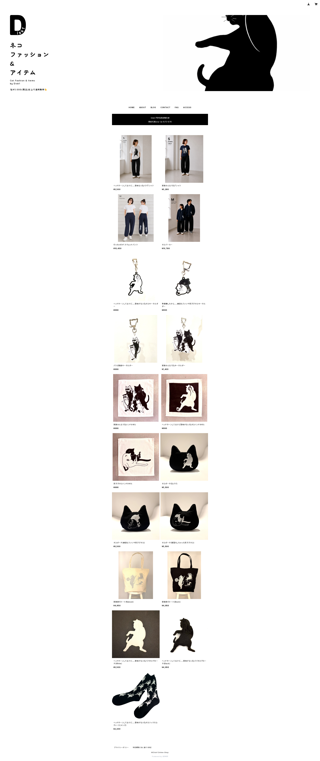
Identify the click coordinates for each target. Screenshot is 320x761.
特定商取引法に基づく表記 (142, 747)
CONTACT (165, 107)
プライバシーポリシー (121, 747)
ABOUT (142, 107)
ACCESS (187, 107)
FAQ (176, 107)
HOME (131, 107)
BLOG (153, 107)
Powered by (157, 756)
